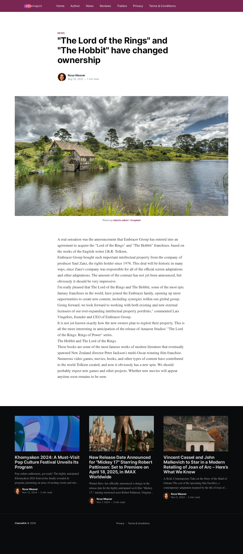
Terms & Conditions (162, 6)
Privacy (138, 6)
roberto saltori (120, 220)
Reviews (105, 6)
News (90, 6)
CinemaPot (21, 523)
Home (60, 6)
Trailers (122, 6)
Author (75, 6)
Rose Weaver (76, 75)
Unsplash (135, 220)
